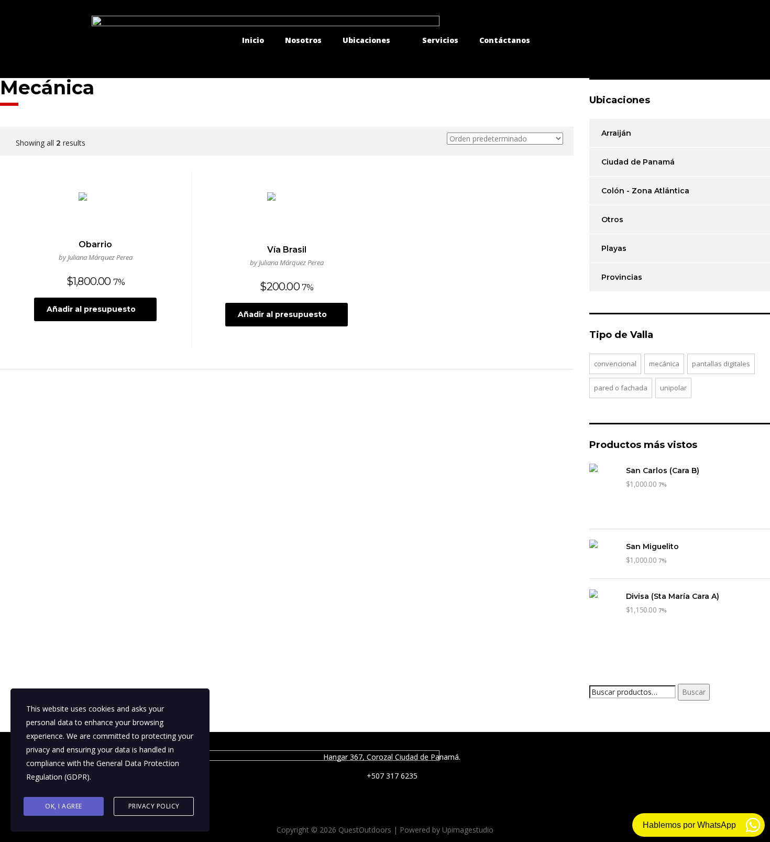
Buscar (694, 692)
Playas (613, 248)
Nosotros (303, 40)
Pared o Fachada (620, 387)
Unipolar (673, 387)
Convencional (615, 363)
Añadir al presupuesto (91, 309)
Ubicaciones (366, 40)
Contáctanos (504, 40)
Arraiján (616, 133)
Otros (612, 219)
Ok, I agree (63, 806)
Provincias (621, 277)
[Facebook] (603, 40)
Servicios (440, 40)
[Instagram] (632, 40)
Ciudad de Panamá (638, 162)
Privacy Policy (154, 806)
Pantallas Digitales (721, 363)
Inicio (253, 40)
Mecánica (664, 363)
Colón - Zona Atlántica (645, 190)
